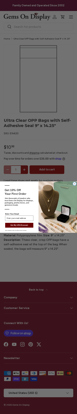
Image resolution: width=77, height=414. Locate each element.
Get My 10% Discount (19, 225)
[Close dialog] (74, 183)
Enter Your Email (12, 214)
